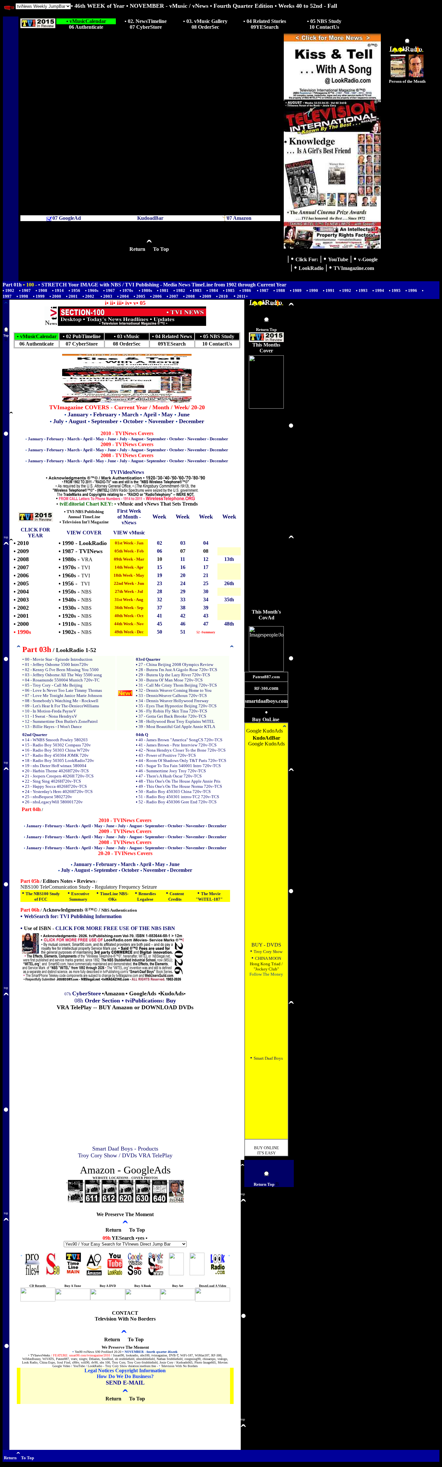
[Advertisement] (407, 181)
